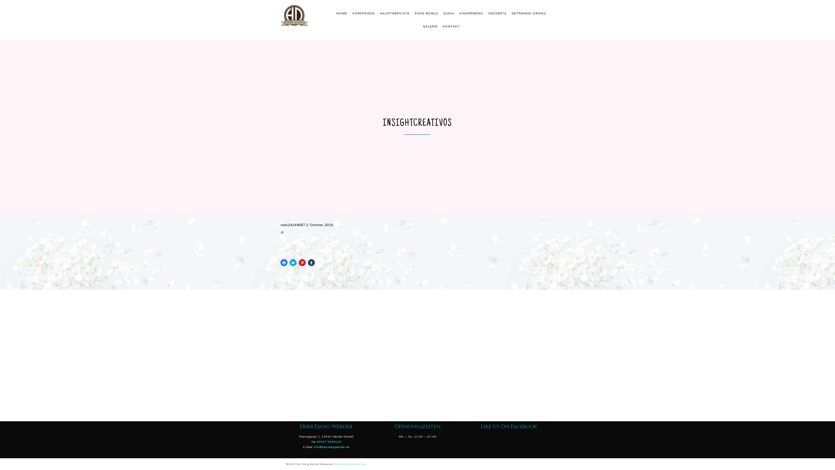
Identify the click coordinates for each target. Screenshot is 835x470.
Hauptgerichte (394, 13)
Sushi (448, 13)
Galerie (430, 26)
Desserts (497, 13)
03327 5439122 (329, 441)
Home (341, 13)
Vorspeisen (363, 13)
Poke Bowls (426, 13)
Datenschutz (358, 464)
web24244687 (293, 225)
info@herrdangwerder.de (331, 447)
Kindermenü (471, 13)
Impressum (342, 464)
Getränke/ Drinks (529, 13)
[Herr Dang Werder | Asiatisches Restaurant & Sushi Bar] (305, 14)
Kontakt (451, 26)
